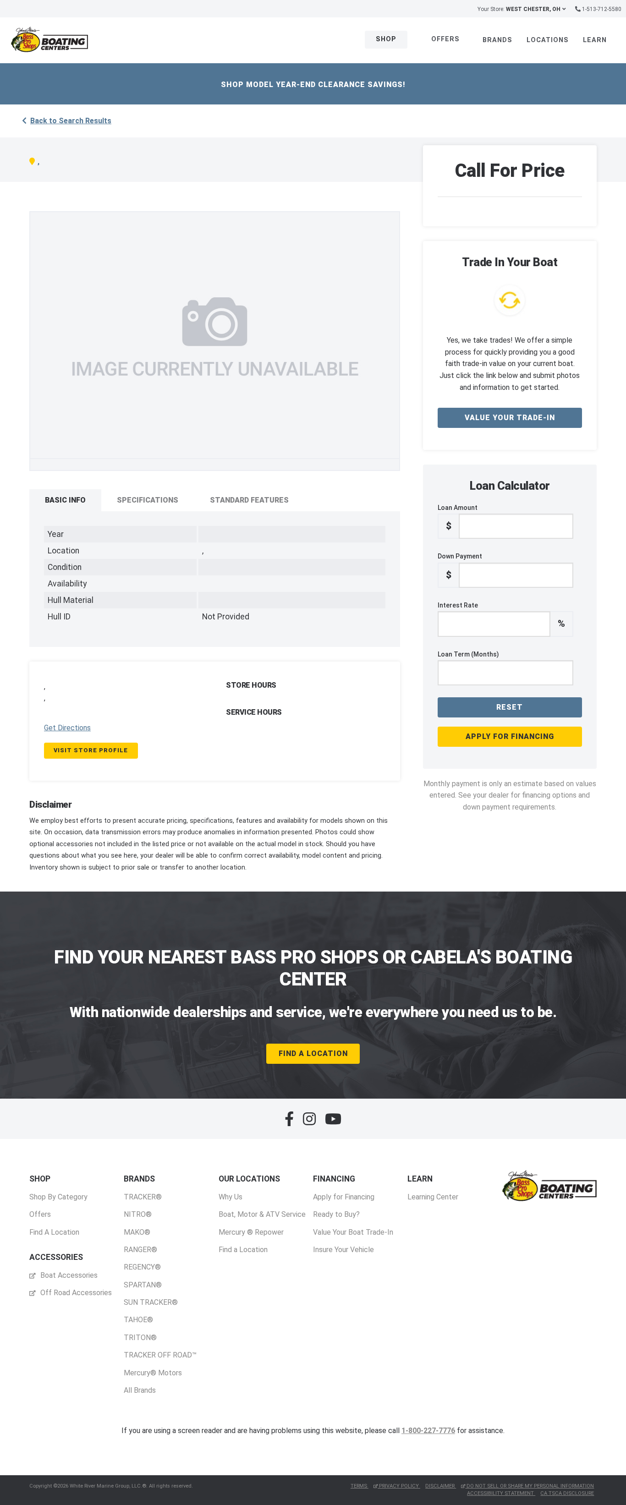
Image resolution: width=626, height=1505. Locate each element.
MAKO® (137, 1232)
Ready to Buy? (336, 1214)
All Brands (140, 1390)
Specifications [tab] (147, 500)
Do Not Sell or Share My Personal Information (529, 1486)
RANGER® (140, 1249)
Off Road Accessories (75, 1292)
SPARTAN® (143, 1285)
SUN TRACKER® (151, 1302)
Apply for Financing (510, 736)
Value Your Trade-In (510, 417)
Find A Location (313, 1053)
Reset (509, 707)
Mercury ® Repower (251, 1232)
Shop (386, 39)
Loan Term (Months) (468, 654)
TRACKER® (143, 1197)
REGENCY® (142, 1267)
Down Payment (460, 566)
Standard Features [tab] (249, 500)
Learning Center (432, 1197)
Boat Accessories (68, 1275)
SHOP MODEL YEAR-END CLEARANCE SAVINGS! (313, 84)
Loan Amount (458, 517)
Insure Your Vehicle (343, 1249)
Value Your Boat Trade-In (353, 1232)
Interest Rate (501, 615)
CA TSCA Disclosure (567, 1493)
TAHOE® (138, 1319)
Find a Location (243, 1249)
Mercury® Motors (153, 1372)
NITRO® (138, 1214)
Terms (359, 1486)
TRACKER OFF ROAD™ (160, 1355)
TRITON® (140, 1337)
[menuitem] (58, 1205)
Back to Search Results (70, 120)
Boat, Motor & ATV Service (262, 1214)
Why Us (230, 1197)
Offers (445, 39)
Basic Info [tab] (65, 500)
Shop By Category (58, 1197)
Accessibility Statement (501, 1493)
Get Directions (67, 727)
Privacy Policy (399, 1486)
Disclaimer (440, 1486)
